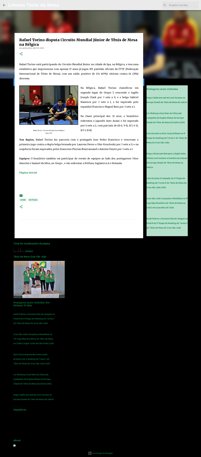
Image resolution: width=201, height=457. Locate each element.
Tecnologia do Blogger (102, 453)
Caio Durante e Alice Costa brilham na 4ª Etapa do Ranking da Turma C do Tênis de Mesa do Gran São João (167, 138)
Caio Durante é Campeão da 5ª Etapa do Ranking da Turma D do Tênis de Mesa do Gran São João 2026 (167, 183)
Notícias (33, 200)
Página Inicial (28, 172)
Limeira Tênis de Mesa (33, 5)
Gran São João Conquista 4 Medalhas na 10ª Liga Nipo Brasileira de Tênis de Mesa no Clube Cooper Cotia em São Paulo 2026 (33, 339)
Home (23, 200)
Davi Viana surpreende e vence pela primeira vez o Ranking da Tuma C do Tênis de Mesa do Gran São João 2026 (31, 359)
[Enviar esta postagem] (21, 197)
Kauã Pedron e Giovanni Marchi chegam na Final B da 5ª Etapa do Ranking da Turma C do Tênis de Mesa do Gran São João (34, 318)
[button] (21, 54)
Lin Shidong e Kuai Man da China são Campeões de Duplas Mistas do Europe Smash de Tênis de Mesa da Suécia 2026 (32, 379)
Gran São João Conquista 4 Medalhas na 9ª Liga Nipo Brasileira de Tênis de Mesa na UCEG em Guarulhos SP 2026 (167, 203)
